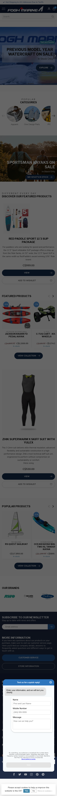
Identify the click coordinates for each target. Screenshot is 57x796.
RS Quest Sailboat (16, 544)
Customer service (28, 657)
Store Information (28, 666)
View (27, 272)
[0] (54, 8)
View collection (27, 355)
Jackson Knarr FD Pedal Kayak (16, 335)
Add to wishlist (27, 280)
